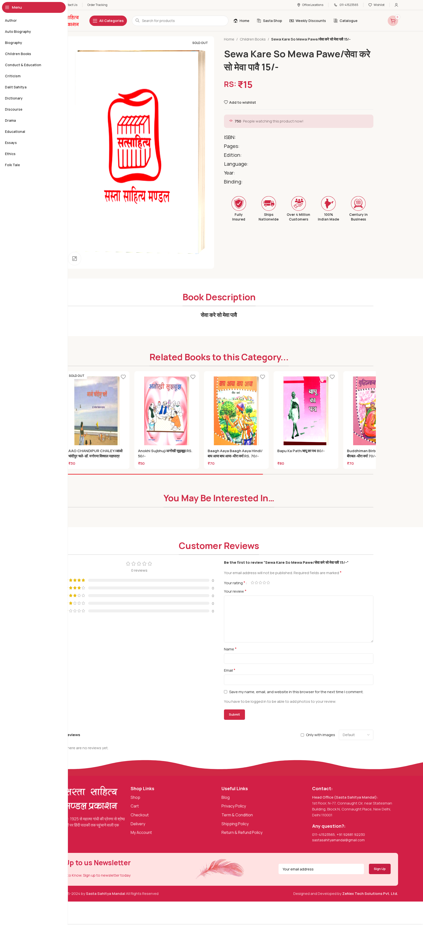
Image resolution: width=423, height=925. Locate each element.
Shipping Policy (235, 823)
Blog (226, 797)
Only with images (320, 734)
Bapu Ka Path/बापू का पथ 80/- (301, 450)
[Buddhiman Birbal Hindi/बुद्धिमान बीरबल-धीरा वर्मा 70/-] (375, 412)
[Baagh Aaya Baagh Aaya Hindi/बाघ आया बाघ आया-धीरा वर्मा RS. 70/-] (236, 412)
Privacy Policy (234, 806)
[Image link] (79, 797)
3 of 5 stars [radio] (260, 582)
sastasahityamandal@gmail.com (338, 840)
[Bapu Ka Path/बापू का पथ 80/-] (306, 412)
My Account (141, 832)
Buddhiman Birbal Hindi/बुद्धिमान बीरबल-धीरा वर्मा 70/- (373, 453)
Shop (135, 797)
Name (230, 649)
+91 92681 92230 (351, 834)
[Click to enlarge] (74, 258)
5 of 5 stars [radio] (268, 582)
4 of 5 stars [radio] (264, 582)
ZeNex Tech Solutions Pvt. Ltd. (370, 893)
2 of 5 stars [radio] (257, 582)
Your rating (234, 583)
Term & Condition (237, 815)
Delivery (138, 823)
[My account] (396, 5)
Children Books (253, 39)
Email (229, 670)
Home (229, 39)
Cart (135, 806)
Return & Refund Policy (242, 832)
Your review (235, 591)
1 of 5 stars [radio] (253, 582)
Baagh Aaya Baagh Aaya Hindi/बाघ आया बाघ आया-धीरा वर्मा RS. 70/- (235, 453)
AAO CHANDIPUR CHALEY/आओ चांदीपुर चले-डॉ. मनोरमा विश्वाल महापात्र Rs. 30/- (95, 456)
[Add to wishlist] (123, 376)
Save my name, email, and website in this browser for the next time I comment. (296, 691)
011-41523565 (323, 834)
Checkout (140, 815)
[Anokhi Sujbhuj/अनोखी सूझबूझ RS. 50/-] (166, 412)
